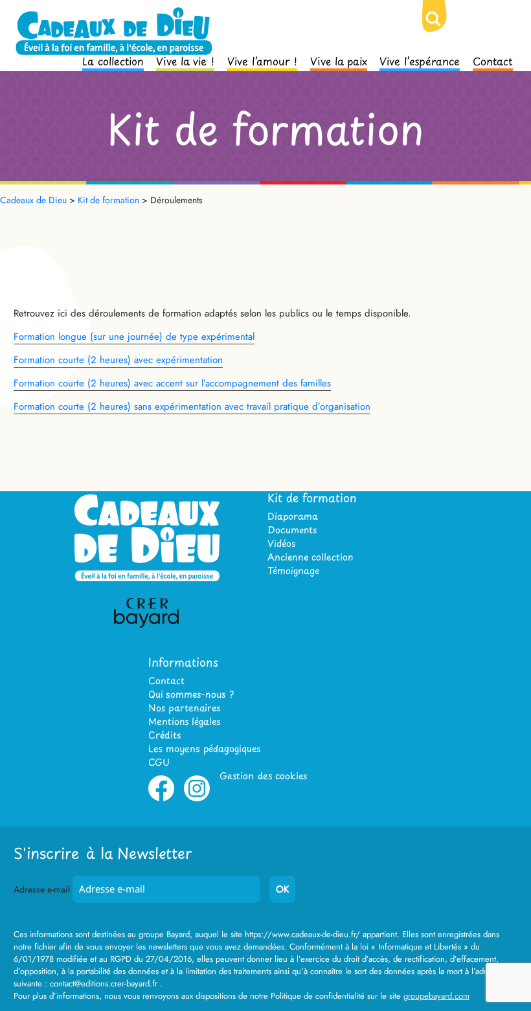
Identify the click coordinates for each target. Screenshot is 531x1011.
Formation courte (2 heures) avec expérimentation (118, 360)
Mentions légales (184, 721)
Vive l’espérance (419, 60)
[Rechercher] (443, 29)
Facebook (161, 799)
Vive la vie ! (185, 60)
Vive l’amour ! (262, 60)
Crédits (164, 735)
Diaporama (292, 516)
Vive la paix (338, 60)
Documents (292, 530)
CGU (159, 762)
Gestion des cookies (263, 776)
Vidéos (281, 543)
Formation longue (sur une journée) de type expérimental (134, 336)
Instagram (197, 799)
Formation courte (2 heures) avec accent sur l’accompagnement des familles (172, 383)
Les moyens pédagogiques (204, 748)
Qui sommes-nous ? (191, 694)
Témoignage (293, 570)
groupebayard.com (436, 996)
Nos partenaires (184, 708)
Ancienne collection (310, 557)
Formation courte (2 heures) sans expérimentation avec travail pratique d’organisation (192, 406)
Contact (493, 60)
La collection (113, 60)
